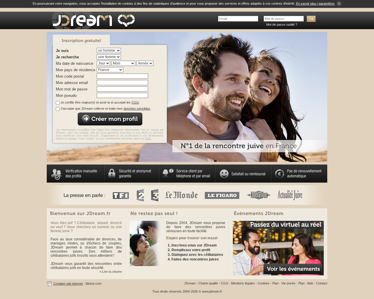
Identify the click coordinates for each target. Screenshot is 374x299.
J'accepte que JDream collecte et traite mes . (105, 108)
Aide (310, 283)
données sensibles (137, 108)
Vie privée (288, 283)
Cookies (263, 283)
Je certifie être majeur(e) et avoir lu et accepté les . (100, 102)
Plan (275, 283)
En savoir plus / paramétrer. (315, 3)
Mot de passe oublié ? (281, 24)
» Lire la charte (110, 271)
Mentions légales (243, 283)
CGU (135, 102)
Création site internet (68, 283)
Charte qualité (208, 283)
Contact (321, 283)
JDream (189, 283)
